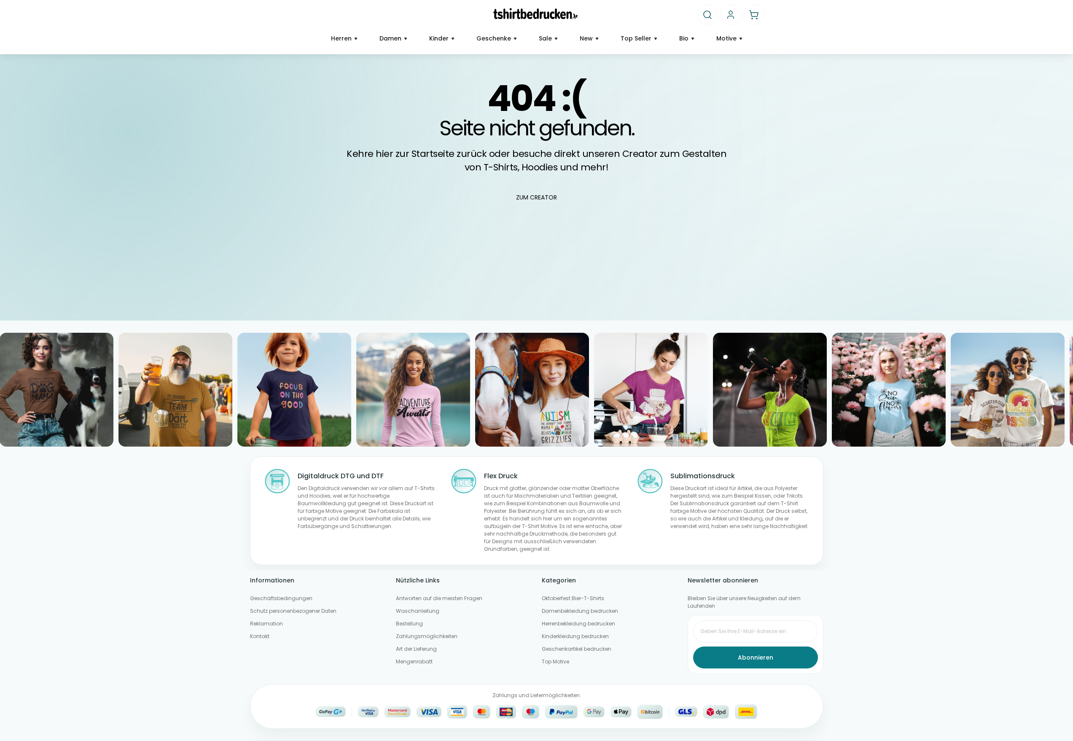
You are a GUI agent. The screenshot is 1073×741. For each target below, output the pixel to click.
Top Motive (555, 661)
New (586, 39)
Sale (545, 39)
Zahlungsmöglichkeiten (426, 636)
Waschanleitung (417, 610)
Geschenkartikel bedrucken (576, 648)
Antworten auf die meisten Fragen (439, 598)
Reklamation (266, 623)
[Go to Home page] (535, 13)
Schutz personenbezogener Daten (293, 610)
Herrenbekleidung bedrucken (578, 623)
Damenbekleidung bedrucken (580, 610)
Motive (726, 39)
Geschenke (493, 39)
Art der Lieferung (416, 648)
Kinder (439, 39)
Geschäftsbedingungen (281, 598)
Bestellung (409, 623)
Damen (390, 39)
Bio (683, 39)
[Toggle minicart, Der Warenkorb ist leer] (753, 14)
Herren (341, 39)
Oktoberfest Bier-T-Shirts (573, 598)
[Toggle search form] (707, 14)
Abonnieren (755, 657)
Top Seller (636, 39)
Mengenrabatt (414, 661)
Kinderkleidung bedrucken (575, 636)
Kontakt (259, 636)
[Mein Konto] (730, 14)
